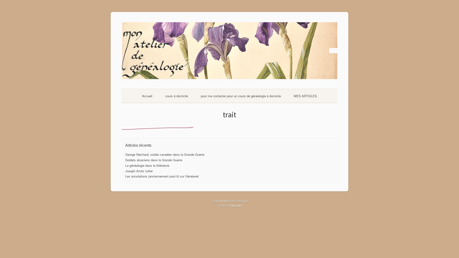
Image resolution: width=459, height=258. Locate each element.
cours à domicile (176, 96)
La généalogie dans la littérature (147, 165)
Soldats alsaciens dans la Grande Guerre (153, 160)
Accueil (147, 96)
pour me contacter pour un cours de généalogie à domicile (241, 96)
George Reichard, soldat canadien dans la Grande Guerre (164, 154)
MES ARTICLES (305, 96)
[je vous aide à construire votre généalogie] (229, 77)
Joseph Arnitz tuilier (139, 171)
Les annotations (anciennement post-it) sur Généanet (162, 176)
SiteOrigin (235, 205)
